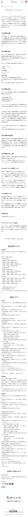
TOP (2, 6)
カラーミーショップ (12, 21)
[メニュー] (1, 2)
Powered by (6, 511)
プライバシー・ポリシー (12, 25)
